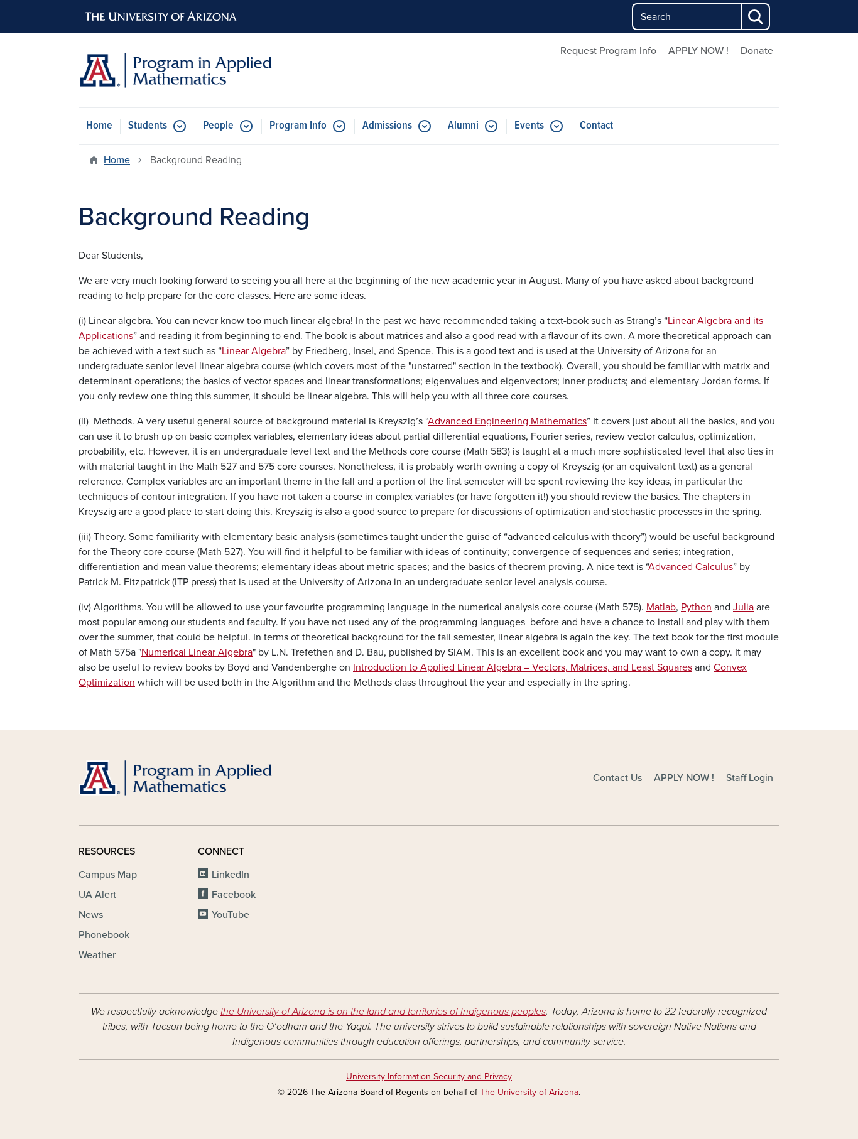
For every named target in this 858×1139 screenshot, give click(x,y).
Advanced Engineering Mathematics (507, 421)
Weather (97, 955)
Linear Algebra (254, 351)
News (91, 915)
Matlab (661, 607)
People (218, 126)
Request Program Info (608, 51)
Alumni (463, 126)
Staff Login (749, 778)
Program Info (298, 126)
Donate (757, 51)
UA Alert (97, 894)
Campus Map (108, 874)
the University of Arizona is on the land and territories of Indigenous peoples (383, 1011)
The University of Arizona (529, 1092)
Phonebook (104, 935)
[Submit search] (756, 16)
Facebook (234, 894)
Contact (596, 126)
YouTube (230, 915)
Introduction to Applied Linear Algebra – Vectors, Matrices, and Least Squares (522, 667)
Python (696, 607)
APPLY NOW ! (698, 51)
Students (147, 126)
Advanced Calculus (690, 567)
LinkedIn (230, 874)
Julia (743, 607)
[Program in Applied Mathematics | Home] (190, 70)
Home (99, 126)
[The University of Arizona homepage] (161, 17)
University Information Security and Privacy (429, 1076)
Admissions (387, 126)
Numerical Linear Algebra (197, 652)
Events (529, 126)
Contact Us (617, 778)
